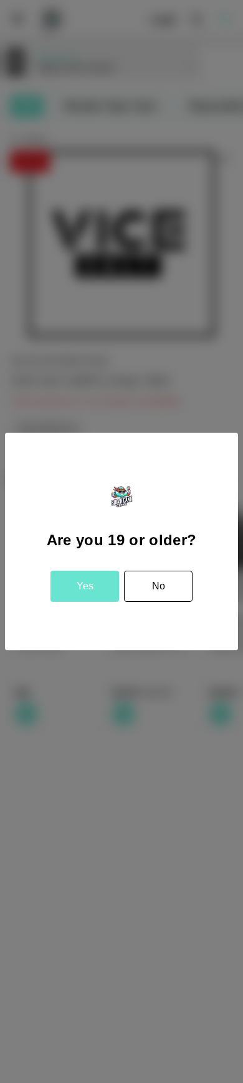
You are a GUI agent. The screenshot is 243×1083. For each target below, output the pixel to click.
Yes (85, 586)
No (158, 586)
